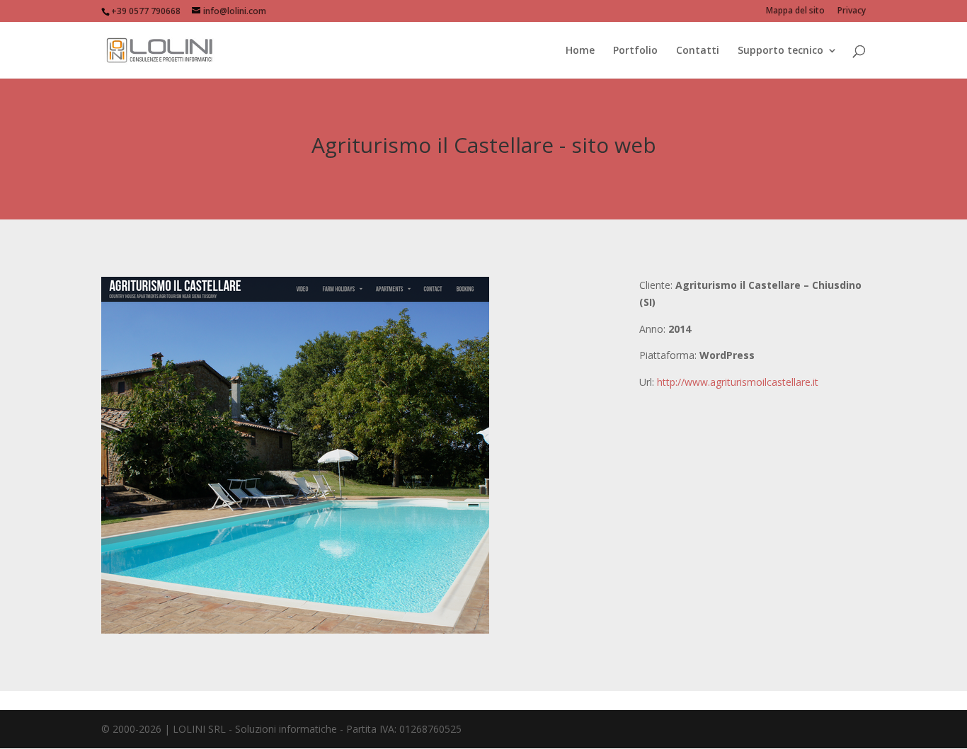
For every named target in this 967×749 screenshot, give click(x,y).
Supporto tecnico (780, 51)
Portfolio (635, 51)
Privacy (851, 11)
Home (580, 51)
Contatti (697, 51)
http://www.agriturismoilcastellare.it (737, 382)
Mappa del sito (795, 11)
